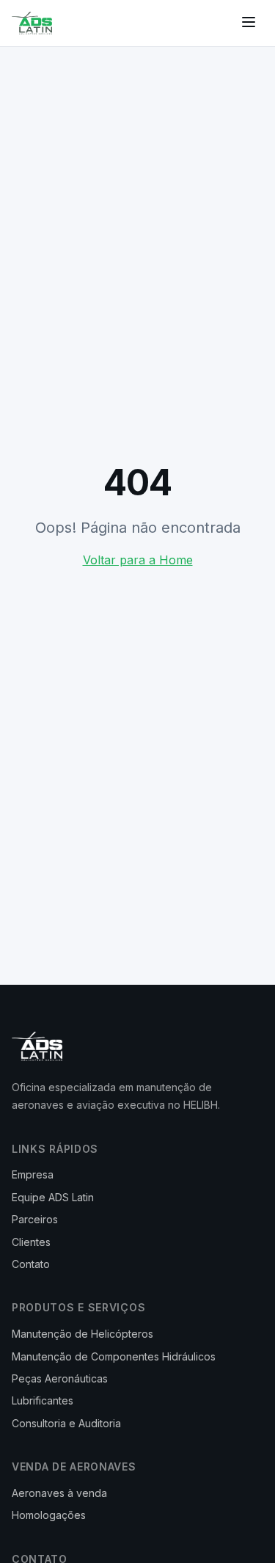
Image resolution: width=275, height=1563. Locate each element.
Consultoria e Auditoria (66, 1423)
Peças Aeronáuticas (60, 1378)
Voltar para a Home (138, 560)
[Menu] (248, 23)
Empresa (33, 1174)
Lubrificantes (42, 1400)
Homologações (49, 1515)
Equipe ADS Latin (53, 1197)
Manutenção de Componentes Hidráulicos (114, 1356)
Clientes (31, 1242)
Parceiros (35, 1219)
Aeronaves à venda (59, 1493)
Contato (31, 1264)
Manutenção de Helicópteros (82, 1333)
